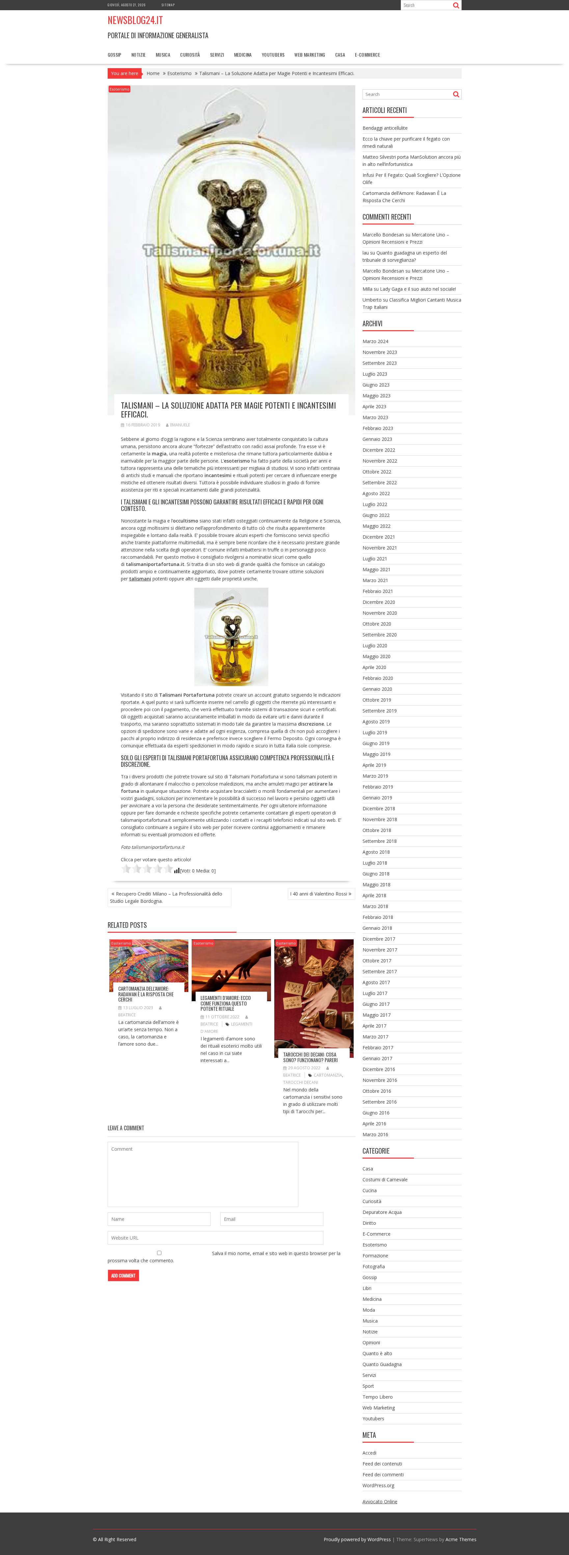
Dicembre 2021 (379, 537)
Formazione (375, 1255)
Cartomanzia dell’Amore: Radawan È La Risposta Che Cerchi (146, 994)
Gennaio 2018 (377, 928)
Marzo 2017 (375, 1036)
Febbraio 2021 (378, 591)
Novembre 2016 (380, 1080)
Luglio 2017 (375, 993)
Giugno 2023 (376, 385)
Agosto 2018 (376, 852)
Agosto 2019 (376, 721)
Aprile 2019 (374, 765)
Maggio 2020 (377, 656)
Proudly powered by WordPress (357, 1539)
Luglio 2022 (375, 504)
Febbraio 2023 (378, 428)
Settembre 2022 (380, 482)
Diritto (369, 1223)
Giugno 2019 (376, 743)
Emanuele (180, 425)
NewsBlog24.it (135, 20)
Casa (340, 54)
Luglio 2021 (375, 558)
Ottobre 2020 (377, 624)
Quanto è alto (377, 1353)
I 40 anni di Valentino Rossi (318, 894)
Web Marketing (309, 54)
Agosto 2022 (376, 493)
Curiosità (190, 54)
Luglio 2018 (375, 863)
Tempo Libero (378, 1397)
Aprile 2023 (374, 406)
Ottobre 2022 (377, 472)
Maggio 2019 (377, 754)
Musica (163, 54)
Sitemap (168, 4)
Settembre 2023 (380, 363)
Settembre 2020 (380, 634)
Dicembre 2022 (379, 450)
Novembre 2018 (380, 819)
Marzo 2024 (375, 341)
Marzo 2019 (375, 776)
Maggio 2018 (377, 884)
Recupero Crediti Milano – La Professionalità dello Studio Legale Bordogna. (166, 897)
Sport (368, 1386)
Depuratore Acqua (382, 1212)
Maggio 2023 (377, 395)
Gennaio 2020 (377, 689)
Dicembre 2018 (379, 808)
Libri (367, 1288)
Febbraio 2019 (378, 787)
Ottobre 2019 (377, 700)
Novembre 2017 (380, 950)
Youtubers (273, 54)
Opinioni (371, 1342)
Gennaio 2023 (377, 439)
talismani (140, 579)
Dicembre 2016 (379, 1069)
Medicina (243, 54)
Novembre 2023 (380, 352)
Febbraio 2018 (378, 917)
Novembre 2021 (380, 548)
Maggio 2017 (377, 1015)
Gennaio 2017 (377, 1058)
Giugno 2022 (376, 515)
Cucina (370, 1190)
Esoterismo (119, 89)
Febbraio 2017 (378, 1047)
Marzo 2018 (375, 906)
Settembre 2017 (380, 971)
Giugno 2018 (376, 874)
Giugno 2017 (376, 1004)
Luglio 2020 (375, 645)
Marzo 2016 (375, 1134)
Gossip (115, 54)
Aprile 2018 (374, 895)
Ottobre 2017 (377, 960)
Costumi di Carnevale (385, 1179)
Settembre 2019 (380, 711)
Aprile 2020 (374, 667)
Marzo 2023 (375, 417)
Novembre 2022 (380, 461)
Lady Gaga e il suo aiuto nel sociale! (418, 289)
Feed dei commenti (383, 1474)
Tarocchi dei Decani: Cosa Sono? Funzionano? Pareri (310, 1057)
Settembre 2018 (380, 841)
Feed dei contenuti (382, 1464)
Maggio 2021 (377, 569)
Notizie (138, 54)
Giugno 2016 (376, 1113)
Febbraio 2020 (378, 678)
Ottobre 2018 (377, 830)
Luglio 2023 (375, 374)
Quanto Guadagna (382, 1364)
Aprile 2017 (374, 1026)
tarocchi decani (300, 1082)
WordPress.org (378, 1485)
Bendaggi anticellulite (385, 128)
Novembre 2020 (380, 613)
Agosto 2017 (376, 982)
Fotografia (374, 1266)
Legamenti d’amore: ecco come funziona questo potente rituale (226, 1003)
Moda (369, 1310)
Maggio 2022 (377, 526)
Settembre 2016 (380, 1102)
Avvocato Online (380, 1501)
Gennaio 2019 (377, 797)
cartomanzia (328, 1075)
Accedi (369, 1453)
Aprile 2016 (374, 1123)
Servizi (217, 54)
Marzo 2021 (375, 580)
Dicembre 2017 (379, 939)
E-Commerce (367, 54)
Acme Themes (461, 1539)
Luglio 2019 (375, 732)
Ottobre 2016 (377, 1091)
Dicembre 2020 (379, 602)
